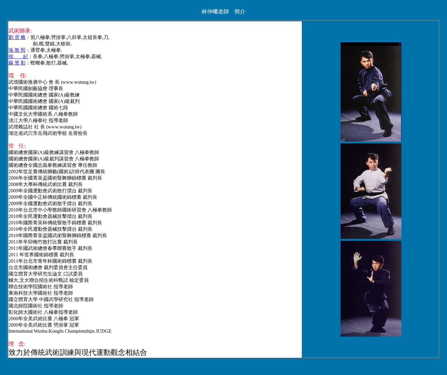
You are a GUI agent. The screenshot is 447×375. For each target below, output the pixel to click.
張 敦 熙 (17, 50)
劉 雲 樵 (17, 37)
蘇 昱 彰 (17, 62)
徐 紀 (18, 56)
